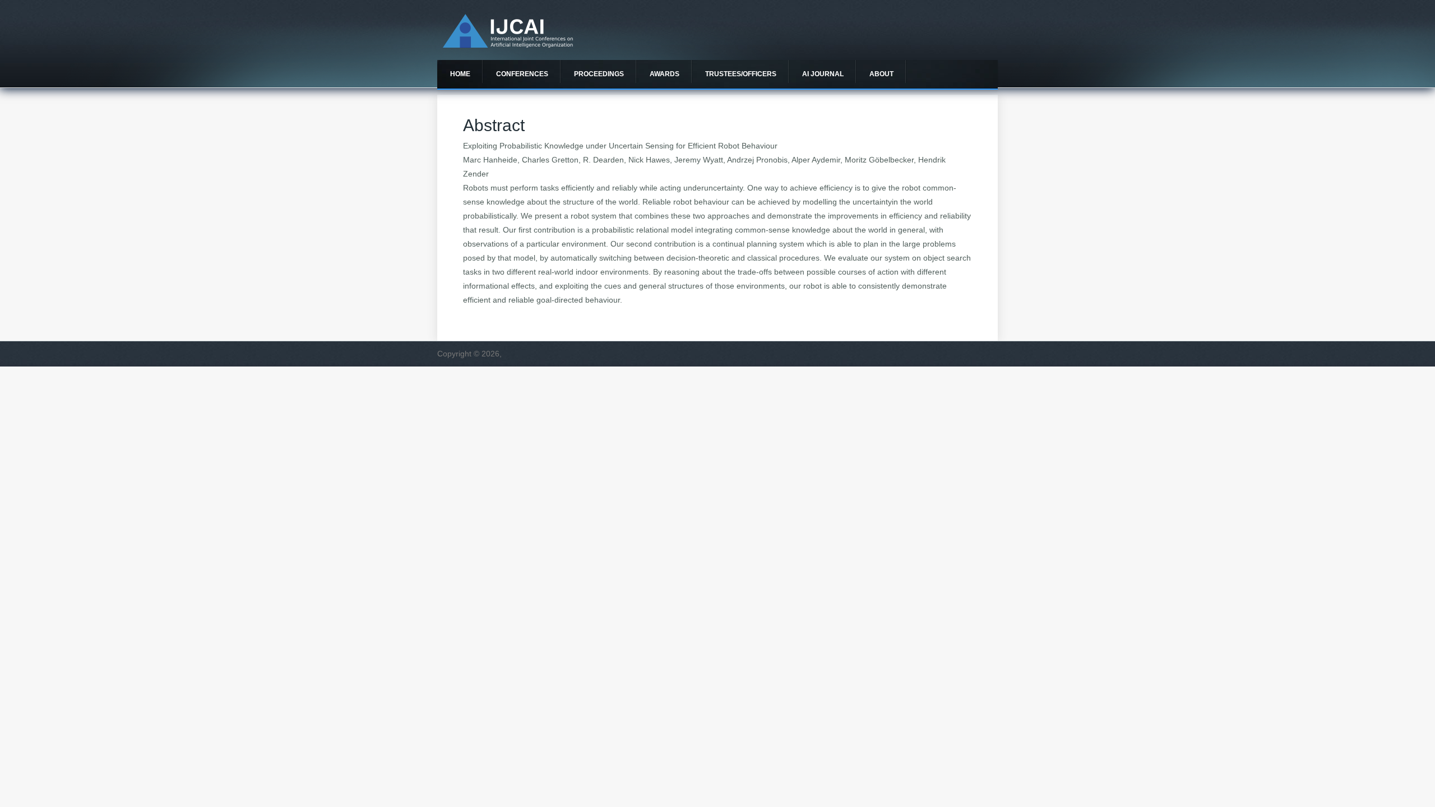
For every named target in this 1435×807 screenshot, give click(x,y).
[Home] (508, 44)
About (881, 74)
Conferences (522, 74)
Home (460, 74)
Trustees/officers (740, 74)
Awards (664, 74)
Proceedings (599, 74)
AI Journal (823, 74)
